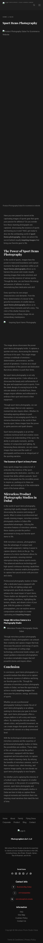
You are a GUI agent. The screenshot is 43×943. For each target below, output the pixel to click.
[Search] (34, 5)
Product (17, 822)
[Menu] (39, 5)
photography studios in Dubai (15, 521)
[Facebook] (12, 874)
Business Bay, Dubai (24, 887)
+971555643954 (24, 893)
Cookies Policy (21, 918)
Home (5, 818)
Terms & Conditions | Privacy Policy (21, 940)
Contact (32, 822)
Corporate (7, 822)
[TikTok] (27, 874)
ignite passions (12, 426)
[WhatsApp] (31, 874)
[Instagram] (20, 874)
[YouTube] (23, 874)
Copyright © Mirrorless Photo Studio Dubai (21, 930)
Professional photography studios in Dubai (20, 581)
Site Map (21, 915)
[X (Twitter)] (16, 874)
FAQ (21, 912)
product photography (27, 637)
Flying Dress (31, 818)
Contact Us (21, 921)
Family (20, 818)
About (12, 818)
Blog (24, 822)
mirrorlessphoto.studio (24, 899)
